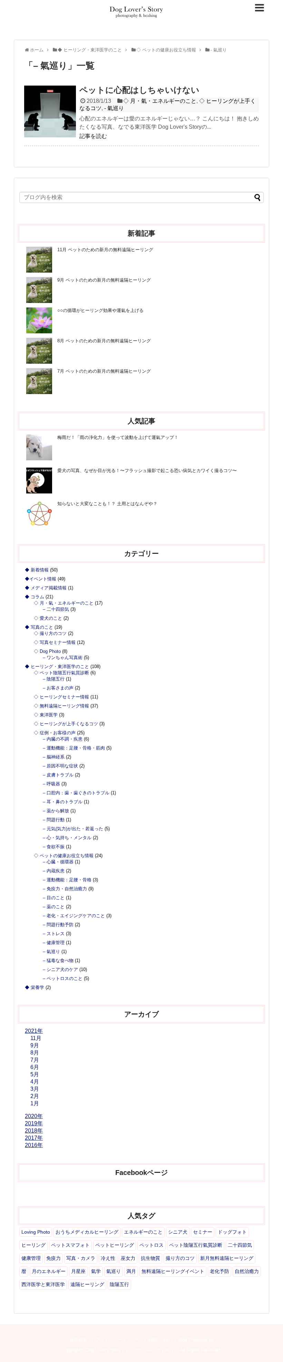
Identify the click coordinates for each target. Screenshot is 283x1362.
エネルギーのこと (143, 1232)
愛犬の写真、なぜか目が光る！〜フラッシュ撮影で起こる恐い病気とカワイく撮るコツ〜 (147, 470)
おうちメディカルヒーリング (87, 1232)
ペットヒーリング (114, 1245)
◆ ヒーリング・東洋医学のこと (57, 666)
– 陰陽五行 (54, 679)
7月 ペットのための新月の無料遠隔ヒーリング (104, 371)
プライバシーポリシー (117, 1339)
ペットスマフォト (70, 1245)
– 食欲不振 (54, 846)
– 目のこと (54, 897)
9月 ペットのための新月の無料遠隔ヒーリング (104, 280)
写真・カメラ (80, 1258)
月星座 (78, 1271)
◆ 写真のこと (39, 627)
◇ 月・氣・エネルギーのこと (159, 101)
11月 (35, 1038)
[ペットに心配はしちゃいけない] (50, 111)
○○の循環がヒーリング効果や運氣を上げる (100, 310)
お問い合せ (159, 1339)
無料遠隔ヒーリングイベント (173, 1271)
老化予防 (219, 1271)
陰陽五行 (119, 1284)
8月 (34, 1053)
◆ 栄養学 (34, 987)
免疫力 (53, 1258)
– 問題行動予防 (58, 924)
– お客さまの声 (58, 687)
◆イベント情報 (40, 578)
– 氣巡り (51, 951)
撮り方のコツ (180, 1258)
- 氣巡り (114, 108)
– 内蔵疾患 (54, 870)
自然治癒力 (247, 1271)
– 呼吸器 (51, 783)
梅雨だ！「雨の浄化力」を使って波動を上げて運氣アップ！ (117, 437)
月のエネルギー (49, 1271)
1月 (34, 1103)
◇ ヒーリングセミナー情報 (61, 696)
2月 (34, 1096)
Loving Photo (35, 1232)
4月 (34, 1082)
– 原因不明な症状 (60, 765)
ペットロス (151, 1245)
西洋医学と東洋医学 (43, 1284)
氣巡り (113, 1271)
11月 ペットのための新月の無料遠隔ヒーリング (105, 249)
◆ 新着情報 (37, 569)
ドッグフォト (232, 1232)
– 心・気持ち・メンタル (67, 837)
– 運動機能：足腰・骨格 (67, 879)
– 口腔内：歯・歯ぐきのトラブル (76, 792)
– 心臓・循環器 (58, 861)
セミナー (202, 1232)
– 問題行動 (54, 819)
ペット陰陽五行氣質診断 (195, 1245)
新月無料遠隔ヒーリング (226, 1258)
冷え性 (108, 1258)
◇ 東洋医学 (46, 714)
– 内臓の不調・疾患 (62, 739)
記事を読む (93, 136)
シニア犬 (177, 1232)
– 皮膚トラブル (58, 774)
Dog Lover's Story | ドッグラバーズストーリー (132, 1350)
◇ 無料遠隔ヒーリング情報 (61, 705)
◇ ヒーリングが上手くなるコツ (66, 723)
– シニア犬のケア (60, 969)
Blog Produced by (196, 1339)
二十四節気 (240, 1245)
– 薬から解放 (56, 810)
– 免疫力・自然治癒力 (65, 888)
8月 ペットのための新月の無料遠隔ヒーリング (104, 340)
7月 (34, 1060)
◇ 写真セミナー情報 (55, 642)
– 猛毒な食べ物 (58, 960)
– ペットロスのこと (62, 978)
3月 (34, 1089)
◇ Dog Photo (47, 651)
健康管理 (31, 1258)
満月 (131, 1271)
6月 (34, 1067)
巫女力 (128, 1258)
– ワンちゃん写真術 (62, 657)
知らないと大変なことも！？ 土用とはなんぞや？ (107, 503)
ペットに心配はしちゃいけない (139, 90)
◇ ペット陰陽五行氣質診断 (61, 672)
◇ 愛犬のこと (48, 618)
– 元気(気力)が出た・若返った (73, 828)
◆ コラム (34, 596)
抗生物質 (150, 1258)
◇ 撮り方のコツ (50, 633)
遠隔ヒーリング (87, 1284)
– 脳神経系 (54, 757)
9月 (34, 1045)
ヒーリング (33, 1245)
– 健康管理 (54, 942)
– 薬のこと (54, 906)
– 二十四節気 (56, 609)
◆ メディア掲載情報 (46, 587)
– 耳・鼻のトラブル (62, 801)
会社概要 (78, 1339)
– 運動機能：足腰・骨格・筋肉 (74, 748)
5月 (34, 1074)
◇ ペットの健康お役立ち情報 (64, 855)
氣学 (96, 1271)
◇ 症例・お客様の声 (55, 732)
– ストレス (54, 933)
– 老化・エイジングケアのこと (74, 915)
